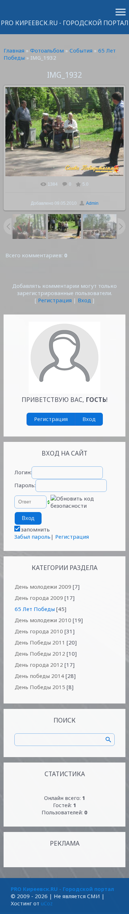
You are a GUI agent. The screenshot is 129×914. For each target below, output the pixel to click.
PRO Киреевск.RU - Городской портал (64, 23)
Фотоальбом (47, 50)
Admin (92, 203)
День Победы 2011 (40, 642)
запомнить (35, 529)
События (81, 50)
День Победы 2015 (40, 687)
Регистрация (55, 300)
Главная (14, 50)
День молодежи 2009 (43, 586)
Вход (84, 300)
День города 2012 (39, 664)
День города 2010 (39, 631)
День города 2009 (39, 597)
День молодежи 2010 (43, 620)
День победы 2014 (39, 675)
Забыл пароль (32, 536)
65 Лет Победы (35, 608)
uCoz (47, 903)
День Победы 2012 (40, 653)
